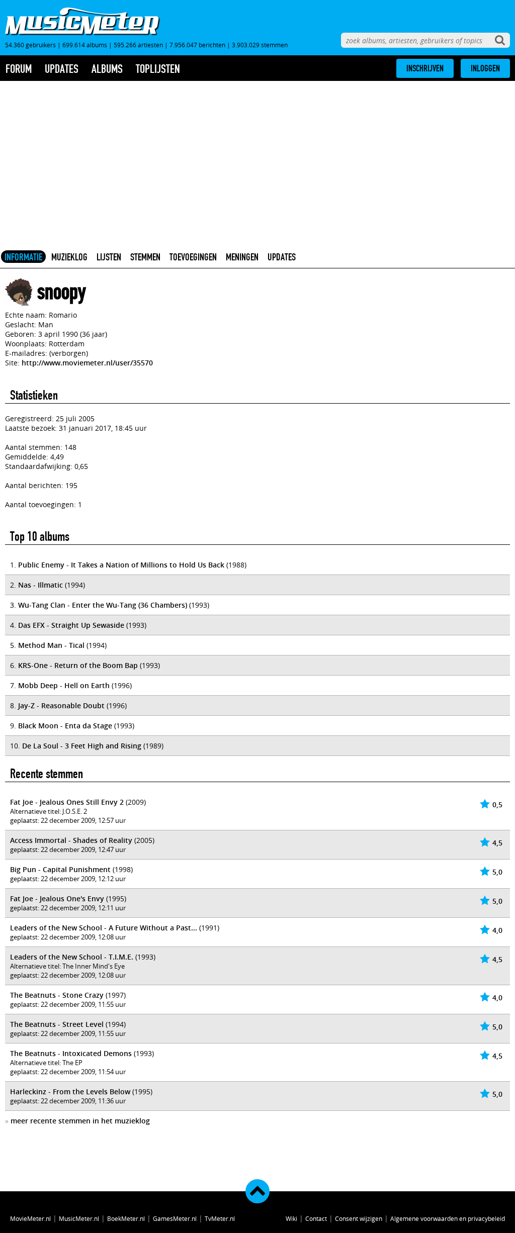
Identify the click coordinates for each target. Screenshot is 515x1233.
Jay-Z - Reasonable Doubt (61, 705)
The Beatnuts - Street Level (57, 1024)
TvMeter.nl (220, 1218)
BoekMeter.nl (126, 1218)
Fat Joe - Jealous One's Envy (57, 898)
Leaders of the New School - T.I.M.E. (71, 957)
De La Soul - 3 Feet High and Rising (81, 745)
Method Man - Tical (51, 645)
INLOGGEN (485, 68)
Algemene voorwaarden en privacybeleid (447, 1218)
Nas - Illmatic (40, 585)
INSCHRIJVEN (425, 68)
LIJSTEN (109, 257)
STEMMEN (145, 257)
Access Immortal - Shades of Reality (71, 840)
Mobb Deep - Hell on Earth (64, 685)
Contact (316, 1218)
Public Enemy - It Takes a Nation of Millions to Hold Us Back (121, 565)
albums (107, 69)
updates (61, 69)
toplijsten (158, 69)
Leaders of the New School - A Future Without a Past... (103, 927)
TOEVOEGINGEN (193, 257)
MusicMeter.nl (79, 1218)
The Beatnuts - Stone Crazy (57, 995)
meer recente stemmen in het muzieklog (80, 1120)
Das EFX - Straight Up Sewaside (71, 625)
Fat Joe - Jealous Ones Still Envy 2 (67, 802)
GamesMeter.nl (175, 1218)
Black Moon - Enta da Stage (65, 725)
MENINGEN (242, 257)
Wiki (291, 1218)
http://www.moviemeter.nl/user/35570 (87, 362)
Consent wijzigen (358, 1218)
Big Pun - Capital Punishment (60, 869)
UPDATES (282, 257)
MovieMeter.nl (30, 1218)
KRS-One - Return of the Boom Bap (78, 665)
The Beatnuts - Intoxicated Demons (71, 1053)
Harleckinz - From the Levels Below (70, 1091)
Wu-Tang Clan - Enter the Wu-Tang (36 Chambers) (102, 605)
